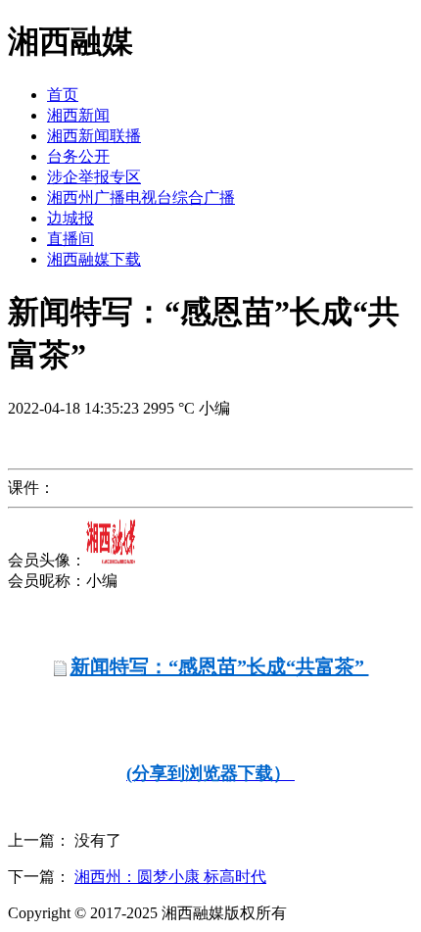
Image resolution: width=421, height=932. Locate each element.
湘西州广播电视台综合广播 (141, 197)
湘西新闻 (78, 115)
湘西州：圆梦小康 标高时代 (170, 876)
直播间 (70, 238)
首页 (62, 94)
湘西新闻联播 (94, 135)
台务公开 (78, 156)
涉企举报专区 (94, 177)
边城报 (70, 218)
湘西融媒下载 (94, 259)
